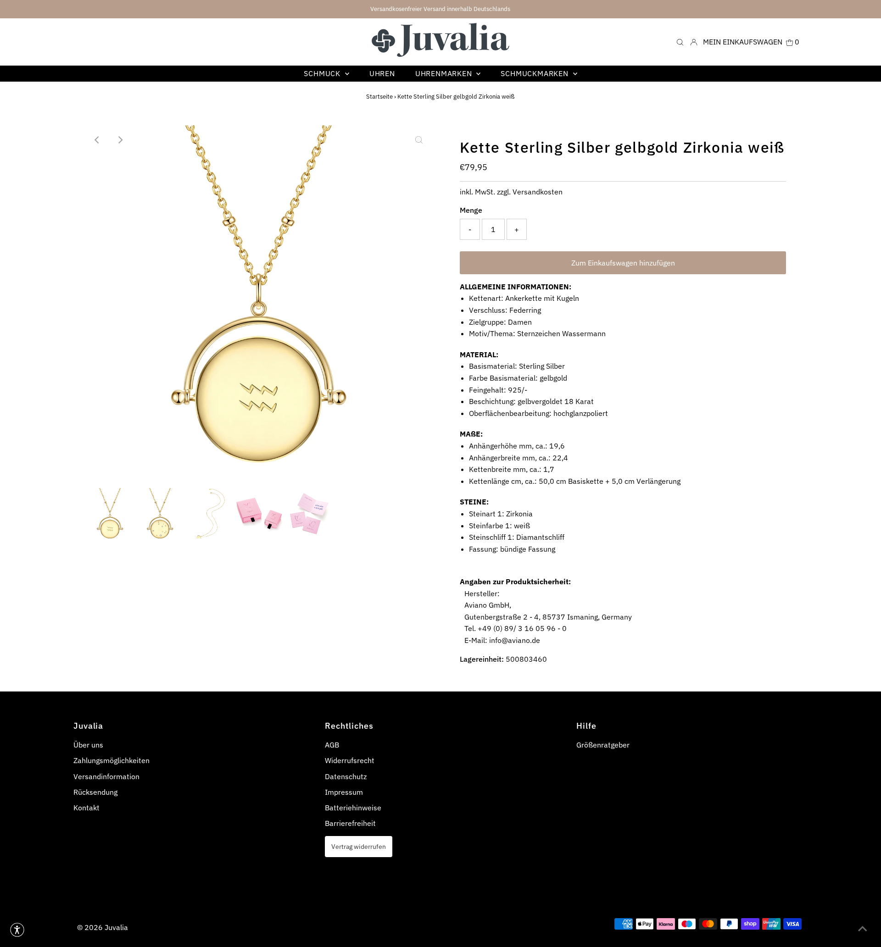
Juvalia (116, 927)
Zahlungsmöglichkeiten (111, 760)
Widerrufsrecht (349, 760)
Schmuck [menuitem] (323, 73)
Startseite (379, 96)
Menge (471, 210)
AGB (332, 744)
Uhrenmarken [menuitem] (444, 73)
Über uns (88, 744)
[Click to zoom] (419, 140)
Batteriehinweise (353, 807)
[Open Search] (680, 41)
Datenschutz (346, 776)
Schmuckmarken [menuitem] (535, 73)
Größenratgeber (603, 744)
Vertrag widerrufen (358, 846)
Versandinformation (106, 776)
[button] (17, 930)
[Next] (120, 140)
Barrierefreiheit (350, 823)
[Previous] (97, 140)
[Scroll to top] (862, 928)
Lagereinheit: (482, 659)
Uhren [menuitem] (382, 73)
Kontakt (86, 807)
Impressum (344, 792)
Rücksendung (95, 792)
